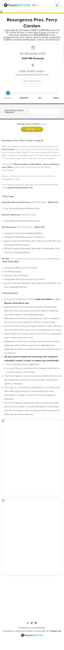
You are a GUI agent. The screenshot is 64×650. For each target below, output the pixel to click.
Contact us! (55, 631)
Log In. (43, 124)
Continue (32, 129)
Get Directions (32, 81)
